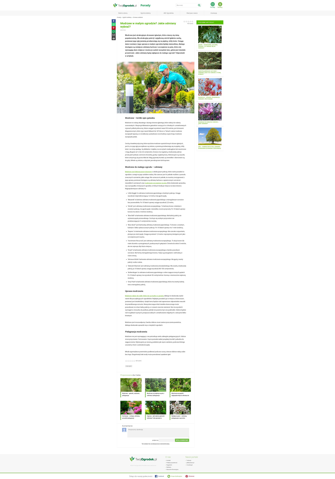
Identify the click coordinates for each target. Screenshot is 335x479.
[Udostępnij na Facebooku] (114, 21)
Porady (212, 7)
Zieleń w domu (122, 13)
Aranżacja (214, 13)
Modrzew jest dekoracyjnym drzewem (138, 172)
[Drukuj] (114, 38)
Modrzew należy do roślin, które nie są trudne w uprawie (144, 296)
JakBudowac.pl (190, 462)
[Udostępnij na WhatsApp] (114, 24)
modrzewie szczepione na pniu (156, 183)
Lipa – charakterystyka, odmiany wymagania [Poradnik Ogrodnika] (209, 147)
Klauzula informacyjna (172, 469)
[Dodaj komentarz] (114, 31)
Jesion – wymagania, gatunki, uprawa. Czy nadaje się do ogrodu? (208, 46)
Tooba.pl (189, 460)
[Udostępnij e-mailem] (114, 35)
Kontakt (168, 460)
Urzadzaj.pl (190, 465)
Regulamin (169, 465)
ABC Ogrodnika (168, 13)
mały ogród (128, 366)
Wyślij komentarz (182, 440)
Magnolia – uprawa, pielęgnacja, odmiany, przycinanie (209, 98)
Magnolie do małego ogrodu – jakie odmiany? (208, 122)
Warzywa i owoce (192, 13)
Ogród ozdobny (145, 13)
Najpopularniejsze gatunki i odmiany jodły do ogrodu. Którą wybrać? (209, 72)
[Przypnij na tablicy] (114, 28)
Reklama (168, 467)
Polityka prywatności (171, 462)
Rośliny (220, 7)
